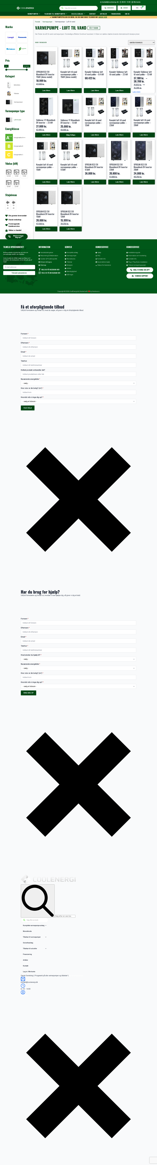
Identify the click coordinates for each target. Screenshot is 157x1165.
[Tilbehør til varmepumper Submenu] (67, 14)
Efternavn (25, 343)
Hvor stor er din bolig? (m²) (32, 388)
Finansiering (116, 14)
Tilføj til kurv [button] (70, 135)
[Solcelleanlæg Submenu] (85, 14)
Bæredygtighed (72, 271)
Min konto (137, 2)
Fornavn (24, 334)
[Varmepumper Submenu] (40, 14)
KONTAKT (92, 14)
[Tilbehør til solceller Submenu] (46, 948)
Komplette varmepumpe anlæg (33, 925)
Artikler (103, 14)
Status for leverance (104, 265)
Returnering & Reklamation (49, 255)
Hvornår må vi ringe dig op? (32, 397)
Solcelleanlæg (77, 14)
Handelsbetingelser (46, 252)
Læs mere (46, 91)
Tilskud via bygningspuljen (137, 265)
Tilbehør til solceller (30, 948)
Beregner (70, 265)
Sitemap (43, 265)
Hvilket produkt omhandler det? (33, 370)
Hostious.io (96, 291)
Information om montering (137, 255)
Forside (37, 22)
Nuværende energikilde (30, 379)
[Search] (38, 900)
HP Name (21, 324)
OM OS (127, 14)
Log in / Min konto (29, 971)
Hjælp (99, 252)
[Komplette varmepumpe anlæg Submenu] (46, 925)
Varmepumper (33, 14)
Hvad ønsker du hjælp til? (31, 655)
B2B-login (70, 274)
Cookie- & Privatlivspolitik (48, 259)
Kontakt (25, 966)
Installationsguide (134, 252)
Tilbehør (69, 262)
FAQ (98, 255)
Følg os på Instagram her (50, 273)
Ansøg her (103, 17)
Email (23, 352)
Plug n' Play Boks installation (137, 262)
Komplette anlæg (72, 252)
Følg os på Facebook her (50, 269)
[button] (10, 37)
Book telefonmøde (103, 262)
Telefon (24, 361)
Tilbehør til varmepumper (54, 14)
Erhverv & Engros (46, 262)
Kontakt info (101, 259)
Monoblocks (71, 259)
